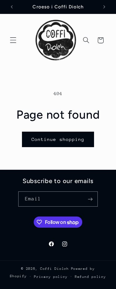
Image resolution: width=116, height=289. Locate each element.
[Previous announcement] (12, 7)
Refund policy (90, 277)
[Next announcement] (104, 7)
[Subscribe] (90, 199)
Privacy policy (50, 277)
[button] (13, 40)
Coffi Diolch (54, 269)
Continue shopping (58, 139)
